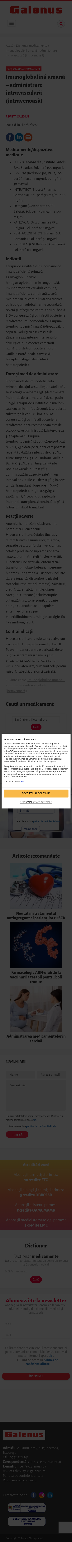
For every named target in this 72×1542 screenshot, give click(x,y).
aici (22, 782)
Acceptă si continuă (36, 793)
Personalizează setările (36, 802)
